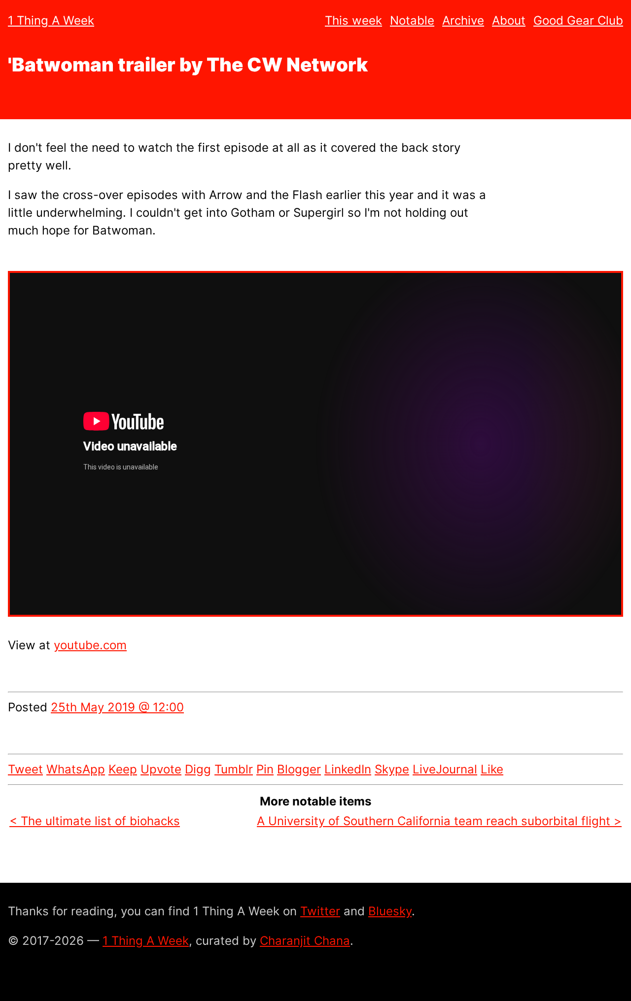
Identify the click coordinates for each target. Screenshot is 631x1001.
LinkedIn (347, 769)
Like (492, 769)
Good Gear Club (578, 20)
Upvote (160, 769)
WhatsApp (75, 769)
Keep (122, 769)
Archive (463, 20)
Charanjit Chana (305, 941)
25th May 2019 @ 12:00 (117, 707)
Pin (265, 769)
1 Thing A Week (51, 20)
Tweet (25, 769)
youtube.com (90, 645)
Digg (198, 769)
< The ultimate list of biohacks (94, 821)
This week (353, 20)
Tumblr (233, 769)
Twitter (320, 911)
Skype (392, 769)
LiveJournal (445, 769)
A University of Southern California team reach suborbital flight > (439, 821)
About (509, 20)
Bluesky (390, 911)
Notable (412, 20)
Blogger (299, 769)
